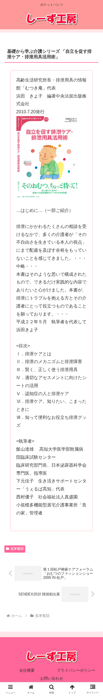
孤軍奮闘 (17, 549)
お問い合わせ (51, 678)
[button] (92, 661)
